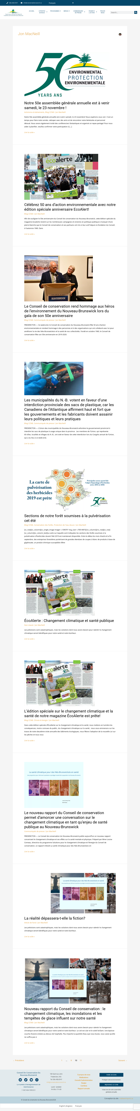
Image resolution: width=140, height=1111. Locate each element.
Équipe (83, 1083)
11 (81, 1060)
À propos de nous (83, 1075)
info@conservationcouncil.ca (56, 1082)
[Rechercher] (135, 12)
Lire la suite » (29, 132)
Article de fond (30, 922)
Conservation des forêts (43, 525)
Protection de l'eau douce (64, 525)
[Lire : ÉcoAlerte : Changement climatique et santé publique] (59, 592)
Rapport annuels (84, 1088)
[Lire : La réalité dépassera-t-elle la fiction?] (70, 893)
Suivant (122, 1060)
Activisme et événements (34, 112)
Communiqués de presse (44, 320)
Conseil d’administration (84, 1080)
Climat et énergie (41, 720)
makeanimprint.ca (126, 1098)
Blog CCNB (49, 112)
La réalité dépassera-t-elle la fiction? (54, 918)
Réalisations (83, 1077)
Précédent (18, 1060)
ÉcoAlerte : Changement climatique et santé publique (69, 620)
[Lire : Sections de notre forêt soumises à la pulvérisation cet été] (68, 488)
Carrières (84, 1086)
